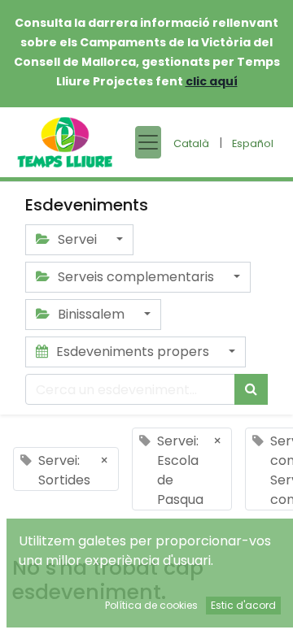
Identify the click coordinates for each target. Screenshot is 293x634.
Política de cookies (151, 605)
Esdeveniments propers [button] (132, 351)
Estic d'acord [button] (243, 605)
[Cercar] (251, 389)
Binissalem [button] (91, 314)
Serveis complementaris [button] (136, 276)
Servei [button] (77, 239)
